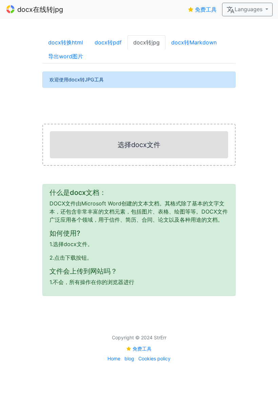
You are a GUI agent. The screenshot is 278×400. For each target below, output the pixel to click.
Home (113, 358)
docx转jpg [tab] (146, 42)
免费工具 (206, 9)
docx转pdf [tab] (108, 42)
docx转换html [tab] (65, 42)
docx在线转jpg (40, 9)
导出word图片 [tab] (65, 56)
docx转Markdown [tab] (194, 42)
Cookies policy (154, 358)
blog (129, 358)
